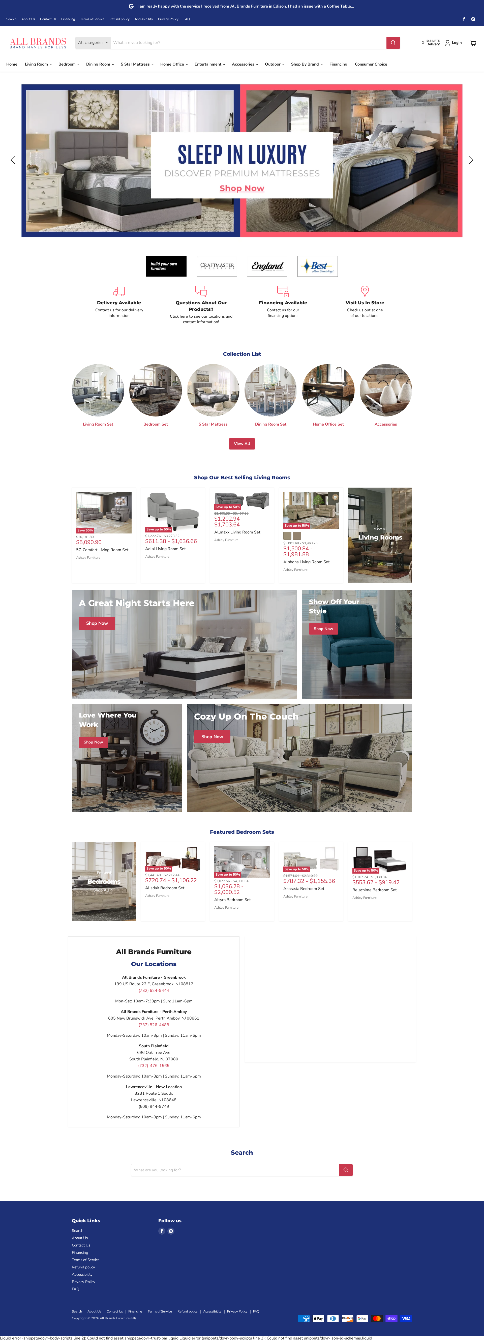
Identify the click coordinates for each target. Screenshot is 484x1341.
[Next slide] (470, 160)
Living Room (37, 64)
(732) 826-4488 (154, 1025)
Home (11, 64)
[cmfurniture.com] (217, 266)
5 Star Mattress (136, 64)
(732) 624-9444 (154, 990)
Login (457, 42)
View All (242, 443)
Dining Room (98, 64)
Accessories (243, 64)
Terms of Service (92, 19)
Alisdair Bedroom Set (165, 888)
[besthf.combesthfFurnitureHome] (317, 266)
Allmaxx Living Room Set (237, 532)
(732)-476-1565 (153, 1065)
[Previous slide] (14, 160)
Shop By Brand (305, 64)
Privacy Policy (168, 19)
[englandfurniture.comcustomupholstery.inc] (267, 266)
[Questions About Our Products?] (201, 305)
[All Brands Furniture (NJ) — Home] (37, 42)
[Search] (393, 43)
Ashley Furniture (88, 557)
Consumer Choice (371, 64)
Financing (68, 19)
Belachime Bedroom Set (374, 890)
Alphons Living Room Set (306, 562)
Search (11, 19)
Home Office (172, 64)
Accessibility (144, 19)
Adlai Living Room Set (165, 549)
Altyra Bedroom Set (232, 900)
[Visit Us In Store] (365, 305)
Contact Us (48, 19)
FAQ (187, 19)
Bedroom (67, 64)
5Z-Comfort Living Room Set (102, 550)
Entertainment (208, 64)
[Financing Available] (283, 305)
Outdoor (273, 64)
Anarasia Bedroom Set (303, 888)
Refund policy (119, 19)
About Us (28, 19)
